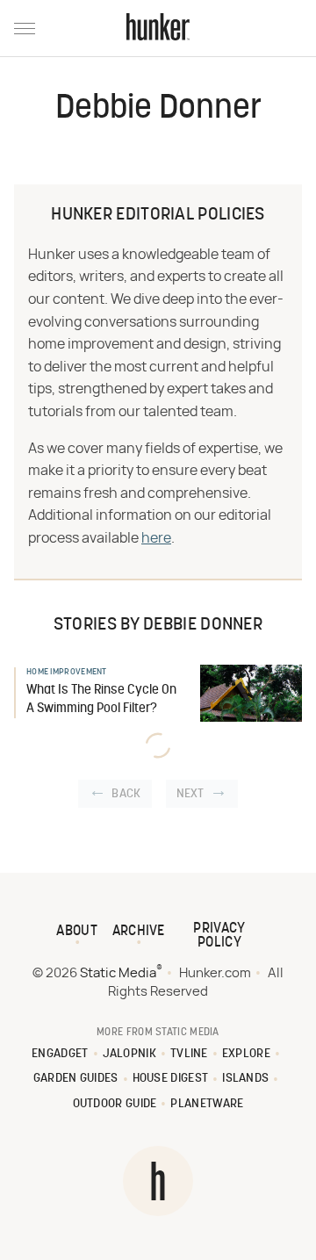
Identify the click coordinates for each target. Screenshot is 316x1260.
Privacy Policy (219, 936)
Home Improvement (66, 672)
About (76, 932)
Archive (138, 932)
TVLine (189, 1054)
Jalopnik (129, 1054)
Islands (245, 1078)
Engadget (60, 1054)
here (156, 538)
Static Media (118, 973)
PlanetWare (206, 1104)
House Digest (171, 1078)
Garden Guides (75, 1078)
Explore (246, 1054)
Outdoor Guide (115, 1104)
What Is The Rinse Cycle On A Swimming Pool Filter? (101, 700)
